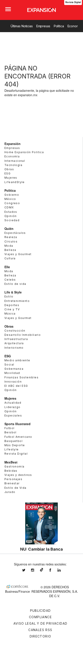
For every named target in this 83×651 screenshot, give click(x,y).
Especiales (13, 415)
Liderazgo (12, 407)
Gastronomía (14, 466)
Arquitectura (14, 343)
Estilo (8, 296)
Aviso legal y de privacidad (41, 623)
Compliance (40, 617)
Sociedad (11, 220)
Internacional (14, 160)
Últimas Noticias (22, 26)
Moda (8, 245)
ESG (7, 173)
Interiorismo (14, 347)
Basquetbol (13, 441)
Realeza (10, 237)
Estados (10, 211)
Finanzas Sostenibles (21, 377)
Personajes (13, 479)
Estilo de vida (15, 283)
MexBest (10, 462)
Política (59, 26)
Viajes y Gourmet (17, 254)
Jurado (9, 492)
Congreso (12, 203)
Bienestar (12, 483)
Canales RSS (40, 630)
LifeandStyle (14, 182)
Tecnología (13, 165)
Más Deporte (14, 445)
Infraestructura (16, 339)
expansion (62, 570)
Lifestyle (11, 449)
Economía (12, 156)
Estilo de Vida (15, 487)
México (10, 199)
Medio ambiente (17, 360)
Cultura (10, 258)
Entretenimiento (17, 301)
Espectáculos (15, 233)
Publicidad (40, 610)
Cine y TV (12, 309)
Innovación (13, 381)
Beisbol (10, 432)
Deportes (11, 305)
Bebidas (10, 470)
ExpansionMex (53, 570)
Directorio (40, 636)
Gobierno (11, 194)
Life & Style (13, 292)
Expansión (12, 143)
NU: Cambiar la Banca (41, 549)
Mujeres (10, 177)
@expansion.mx (41, 569)
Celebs (10, 279)
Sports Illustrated (17, 424)
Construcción (14, 330)
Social (9, 364)
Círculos (10, 241)
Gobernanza (13, 368)
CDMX (9, 207)
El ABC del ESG (16, 385)
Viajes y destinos (18, 475)
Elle (7, 267)
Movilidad (12, 373)
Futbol (9, 428)
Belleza (10, 250)
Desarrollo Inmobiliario (22, 334)
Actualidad (12, 402)
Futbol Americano (18, 436)
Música (9, 313)
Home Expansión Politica (24, 152)
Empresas (43, 26)
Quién (9, 228)
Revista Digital (16, 453)
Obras (9, 169)
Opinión (10, 216)
